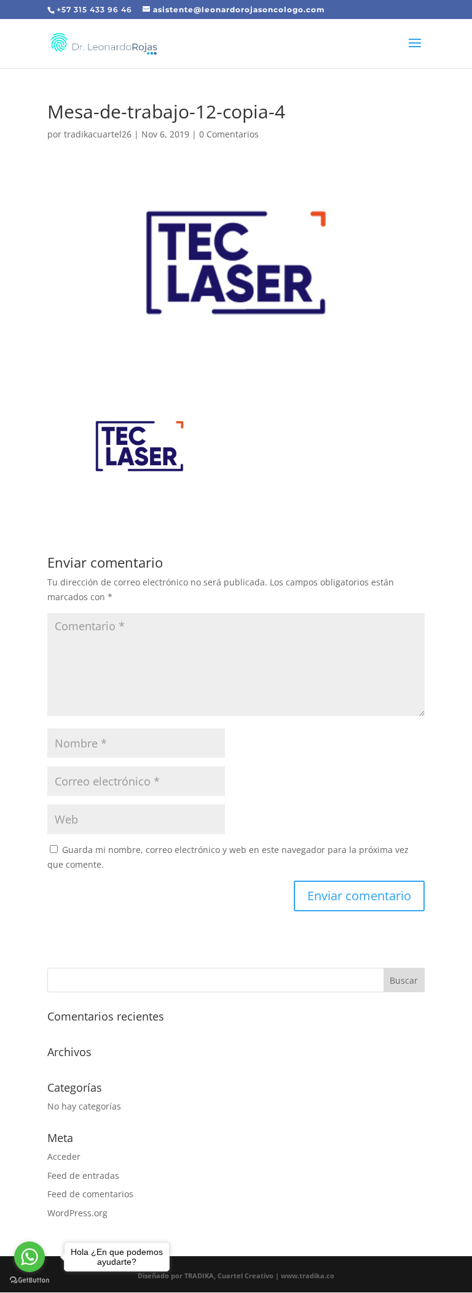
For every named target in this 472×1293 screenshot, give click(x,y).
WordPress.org (77, 1213)
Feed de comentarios (90, 1194)
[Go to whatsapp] (29, 1256)
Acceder (64, 1156)
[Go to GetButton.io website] (29, 1280)
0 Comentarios (229, 134)
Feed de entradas (83, 1175)
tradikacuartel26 (98, 134)
